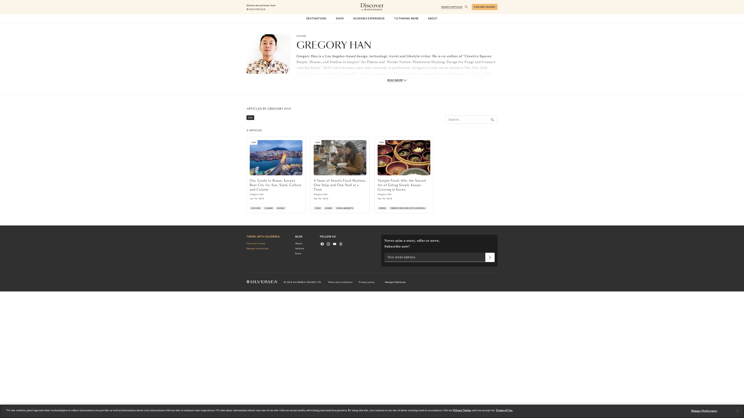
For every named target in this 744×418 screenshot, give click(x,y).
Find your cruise (255, 243)
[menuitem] (316, 19)
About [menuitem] (433, 18)
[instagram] (328, 243)
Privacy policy (366, 282)
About (298, 243)
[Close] (738, 411)
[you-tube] (334, 243)
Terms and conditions (340, 282)
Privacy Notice (462, 410)
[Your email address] (490, 257)
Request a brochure (257, 248)
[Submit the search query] (492, 119)
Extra (298, 253)
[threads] (340, 243)
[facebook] (322, 243)
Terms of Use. (504, 410)
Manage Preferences (395, 282)
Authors (299, 248)
